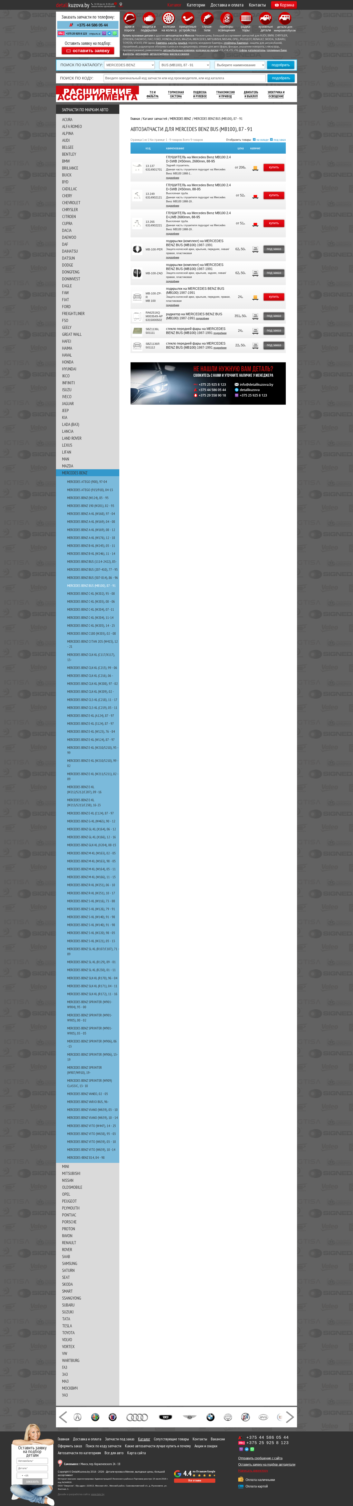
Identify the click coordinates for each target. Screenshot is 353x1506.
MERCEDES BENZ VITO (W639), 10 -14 (91, 1149)
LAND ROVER (72, 438)
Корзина (287, 5)
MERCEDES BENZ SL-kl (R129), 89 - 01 (91, 962)
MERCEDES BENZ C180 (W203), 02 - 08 (91, 633)
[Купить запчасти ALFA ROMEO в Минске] (95, 1417)
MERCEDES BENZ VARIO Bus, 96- (88, 1101)
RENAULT (69, 1242)
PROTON (68, 1229)
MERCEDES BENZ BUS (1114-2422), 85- (92, 561)
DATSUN (68, 258)
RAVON (67, 1235)
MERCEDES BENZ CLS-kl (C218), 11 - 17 (92, 699)
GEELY (66, 327)
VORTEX (68, 1346)
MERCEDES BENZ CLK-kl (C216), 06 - (90, 675)
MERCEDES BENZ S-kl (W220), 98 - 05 (91, 932)
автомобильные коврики (178, 50)
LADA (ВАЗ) (70, 424)
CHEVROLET (71, 202)
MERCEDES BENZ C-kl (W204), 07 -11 (90, 609)
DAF (65, 244)
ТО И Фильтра (152, 94)
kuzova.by (72, 5)
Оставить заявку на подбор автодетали (266, 1464)
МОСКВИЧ (70, 1388)
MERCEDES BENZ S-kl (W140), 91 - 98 (91, 916)
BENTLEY (69, 154)
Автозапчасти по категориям (79, 1452)
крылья (182, 43)
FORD (66, 306)
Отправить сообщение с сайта (260, 1458)
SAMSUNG (69, 1263)
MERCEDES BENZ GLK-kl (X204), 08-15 (91, 845)
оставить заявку (91, 50)
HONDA (67, 362)
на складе (263, 140)
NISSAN (67, 1180)
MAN (65, 459)
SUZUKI (68, 1312)
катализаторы (256, 50)
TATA (66, 1319)
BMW (66, 161)
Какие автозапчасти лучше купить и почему (158, 1446)
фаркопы (128, 54)
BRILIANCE (70, 168)
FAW (65, 292)
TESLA (67, 1326)
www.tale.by (97, 1494)
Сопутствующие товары (171, 1439)
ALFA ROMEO (72, 126)
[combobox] (22, 1475)
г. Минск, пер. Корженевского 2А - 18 (92, 1464)
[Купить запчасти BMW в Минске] (210, 1417)
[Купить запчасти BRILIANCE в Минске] (228, 1417)
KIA (64, 417)
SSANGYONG (71, 1298)
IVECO (66, 396)
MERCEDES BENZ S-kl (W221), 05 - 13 (91, 941)
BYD (65, 182)
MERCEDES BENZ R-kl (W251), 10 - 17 (91, 893)
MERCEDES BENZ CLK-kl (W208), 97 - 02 (92, 683)
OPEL (66, 1194)
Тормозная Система (176, 94)
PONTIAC (69, 1215)
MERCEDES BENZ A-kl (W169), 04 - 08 (91, 521)
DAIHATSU (70, 251)
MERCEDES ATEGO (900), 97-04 (87, 481)
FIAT (65, 299)
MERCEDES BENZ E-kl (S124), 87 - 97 (90, 723)
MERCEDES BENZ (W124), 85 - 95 (87, 497)
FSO (65, 320)
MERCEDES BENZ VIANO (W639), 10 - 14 (92, 1117)
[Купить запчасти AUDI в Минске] (137, 1417)
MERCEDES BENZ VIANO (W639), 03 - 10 (92, 1109)
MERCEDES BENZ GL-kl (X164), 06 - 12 (91, 829)
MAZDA (67, 466)
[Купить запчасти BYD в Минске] (263, 1417)
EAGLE (67, 286)
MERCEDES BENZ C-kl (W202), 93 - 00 (91, 593)
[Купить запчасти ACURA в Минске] (77, 1417)
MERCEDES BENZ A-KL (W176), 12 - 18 (91, 537)
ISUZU (66, 389)
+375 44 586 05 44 (92, 25)
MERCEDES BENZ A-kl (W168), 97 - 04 (91, 513)
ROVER (67, 1249)
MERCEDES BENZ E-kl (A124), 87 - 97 (90, 715)
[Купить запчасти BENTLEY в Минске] (189, 1417)
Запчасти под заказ (119, 1439)
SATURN (68, 1270)
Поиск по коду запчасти (103, 1446)
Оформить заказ (70, 1446)
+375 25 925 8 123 (76, 33)
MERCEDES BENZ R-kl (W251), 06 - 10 (91, 884)
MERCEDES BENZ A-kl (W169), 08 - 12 (91, 529)
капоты (172, 43)
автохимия (142, 54)
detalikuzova (250, 390)
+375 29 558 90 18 (212, 395)
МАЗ (65, 1381)
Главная (63, 1439)
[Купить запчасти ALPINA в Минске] (112, 1417)
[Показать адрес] (121, 5)
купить (274, 167)
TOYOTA (68, 1332)
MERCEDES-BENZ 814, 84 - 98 (86, 1157)
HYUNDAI (69, 369)
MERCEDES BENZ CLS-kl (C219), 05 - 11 (92, 707)
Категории (196, 5)
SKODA (67, 1284)
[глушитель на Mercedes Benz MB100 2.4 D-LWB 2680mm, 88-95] (137, 223)
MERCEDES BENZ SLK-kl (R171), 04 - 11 (92, 986)
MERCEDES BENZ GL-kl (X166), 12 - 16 (91, 837)
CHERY (67, 195)
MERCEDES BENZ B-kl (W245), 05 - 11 (91, 545)
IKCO (66, 376)
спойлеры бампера (236, 43)
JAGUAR (68, 403)
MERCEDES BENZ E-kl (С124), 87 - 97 (90, 813)
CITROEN (69, 216)
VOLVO (67, 1339)
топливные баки (277, 50)
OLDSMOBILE (72, 1187)
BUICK (66, 175)
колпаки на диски (207, 50)
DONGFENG (70, 272)
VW (64, 1353)
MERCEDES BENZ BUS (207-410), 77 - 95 (92, 569)
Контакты (257, 5)
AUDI (66, 140)
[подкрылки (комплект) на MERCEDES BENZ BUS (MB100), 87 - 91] (137, 249)
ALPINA (67, 133)
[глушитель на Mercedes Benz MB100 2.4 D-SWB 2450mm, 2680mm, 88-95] (137, 167)
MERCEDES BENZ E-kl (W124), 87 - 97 (91, 739)
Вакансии (218, 1439)
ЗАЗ (65, 1374)
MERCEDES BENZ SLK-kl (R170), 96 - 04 (92, 978)
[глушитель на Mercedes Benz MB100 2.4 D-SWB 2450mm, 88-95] (137, 195)
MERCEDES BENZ (74, 473)
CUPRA (67, 223)
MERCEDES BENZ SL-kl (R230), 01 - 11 (91, 969)
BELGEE (68, 147)
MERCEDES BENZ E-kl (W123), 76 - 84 (91, 731)
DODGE (67, 265)
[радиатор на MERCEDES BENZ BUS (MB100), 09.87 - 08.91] (137, 316)
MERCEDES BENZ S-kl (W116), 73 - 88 (91, 901)
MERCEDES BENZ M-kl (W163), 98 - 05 (91, 861)
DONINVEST (71, 279)
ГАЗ (64, 1367)
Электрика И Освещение (276, 94)
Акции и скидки (205, 1446)
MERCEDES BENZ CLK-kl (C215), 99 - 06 (92, 667)
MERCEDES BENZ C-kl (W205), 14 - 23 (91, 625)
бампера (161, 43)
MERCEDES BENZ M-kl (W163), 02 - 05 (91, 853)
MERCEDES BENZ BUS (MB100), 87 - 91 (91, 585)
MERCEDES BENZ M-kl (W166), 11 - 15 (91, 877)
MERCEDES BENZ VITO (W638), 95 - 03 (91, 1133)
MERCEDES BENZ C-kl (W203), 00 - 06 (91, 601)
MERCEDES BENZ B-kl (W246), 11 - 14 (91, 553)
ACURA (67, 119)
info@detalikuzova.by (256, 384)
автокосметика (159, 54)
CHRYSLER (70, 209)
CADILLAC (69, 189)
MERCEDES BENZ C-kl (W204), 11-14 (90, 617)
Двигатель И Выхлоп (251, 94)
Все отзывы (194, 1480)
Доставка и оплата (227, 5)
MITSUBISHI (71, 1173)
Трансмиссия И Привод (225, 94)
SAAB (66, 1256)
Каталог (174, 5)
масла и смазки (179, 54)
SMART (67, 1291)
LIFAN (66, 452)
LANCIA (67, 431)
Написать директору (253, 1470)
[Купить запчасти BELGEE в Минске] (165, 1417)
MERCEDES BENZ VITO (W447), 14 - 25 (91, 1125)
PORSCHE (69, 1222)
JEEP (65, 410)
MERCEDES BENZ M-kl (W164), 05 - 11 (91, 869)
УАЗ (65, 1395)
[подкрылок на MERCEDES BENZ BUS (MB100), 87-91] (137, 297)
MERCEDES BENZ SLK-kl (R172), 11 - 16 (92, 994)
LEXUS (67, 445)
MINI (65, 1166)
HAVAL (67, 355)
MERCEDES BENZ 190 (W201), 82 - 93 (90, 505)
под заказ (280, 140)
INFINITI (68, 383)
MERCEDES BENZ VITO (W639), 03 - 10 (91, 1141)
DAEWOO (69, 237)
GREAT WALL (72, 334)
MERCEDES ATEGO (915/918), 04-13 (90, 489)
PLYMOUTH (70, 1208)
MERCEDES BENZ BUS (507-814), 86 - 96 (92, 577)
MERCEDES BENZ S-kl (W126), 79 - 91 (91, 909)
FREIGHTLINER (73, 313)
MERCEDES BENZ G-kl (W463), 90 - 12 (91, 821)
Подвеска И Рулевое (200, 94)
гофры (243, 50)
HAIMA (67, 348)
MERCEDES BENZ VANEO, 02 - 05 (87, 1093)
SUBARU (68, 1305)
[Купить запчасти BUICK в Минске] (245, 1417)
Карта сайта (136, 1452)
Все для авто (114, 1452)
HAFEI (66, 341)
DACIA (66, 230)
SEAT (66, 1277)
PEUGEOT (69, 1201)
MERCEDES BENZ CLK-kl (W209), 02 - (90, 691)
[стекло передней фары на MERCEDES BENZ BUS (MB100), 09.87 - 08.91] (137, 331)
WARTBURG (70, 1360)
